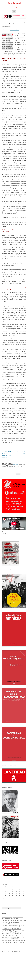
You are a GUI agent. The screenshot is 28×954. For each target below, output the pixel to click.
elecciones (5, 925)
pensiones (17, 934)
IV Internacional (20, 930)
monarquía (6, 932)
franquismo (5, 927)
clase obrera (8, 922)
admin (10, 442)
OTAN (13, 932)
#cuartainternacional (7, 917)
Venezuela (22, 942)
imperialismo (14, 928)
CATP (21, 920)
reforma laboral (11, 937)
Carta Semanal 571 (14, 30)
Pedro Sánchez (8, 933)
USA (18, 942)
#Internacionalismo (18, 917)
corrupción (22, 922)
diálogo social (11, 924)
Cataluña (15, 920)
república (20, 937)
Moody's (4, 440)
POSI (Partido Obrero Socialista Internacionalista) (12, 951)
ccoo (5, 438)
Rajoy (21, 935)
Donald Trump (19, 924)
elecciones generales (10, 438)
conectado (15, 464)
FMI (18, 925)
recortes (4, 937)
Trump (21, 940)
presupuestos (11, 935)
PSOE (12, 440)
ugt (15, 440)
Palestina (19, 932)
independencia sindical (9, 930)
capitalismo (7, 920)
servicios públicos (6, 938)
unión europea (19, 440)
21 (16, 893)
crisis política (4, 924)
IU (18, 438)
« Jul (3, 898)
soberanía (14, 939)
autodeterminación (10, 918)
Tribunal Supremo (16, 940)
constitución (17, 922)
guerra (5, 928)
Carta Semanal (14, 3)
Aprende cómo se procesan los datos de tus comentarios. (13, 468)
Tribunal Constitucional (6, 940)
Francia (21, 925)
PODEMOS (8, 440)
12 (9, 891)
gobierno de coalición (16, 927)
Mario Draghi (22, 438)
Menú (14, 11)
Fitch (17, 438)
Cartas (15, 436)
